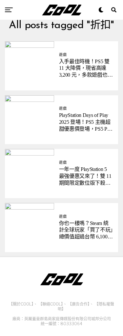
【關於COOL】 (21, 304)
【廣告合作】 (79, 304)
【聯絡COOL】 (50, 304)
